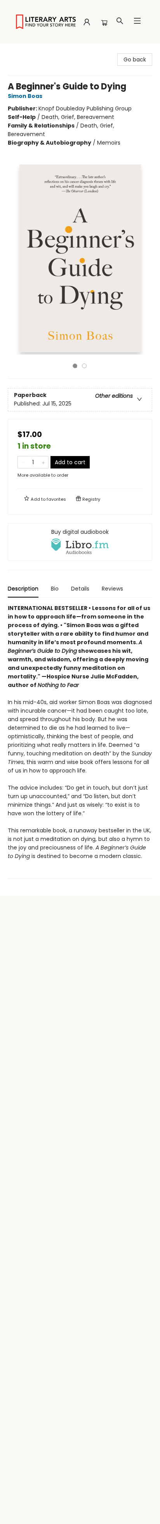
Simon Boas (25, 96)
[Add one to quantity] (43, 462)
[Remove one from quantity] (23, 462)
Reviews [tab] (112, 588)
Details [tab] (80, 588)
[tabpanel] (80, 741)
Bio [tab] (55, 588)
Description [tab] (23, 588)
